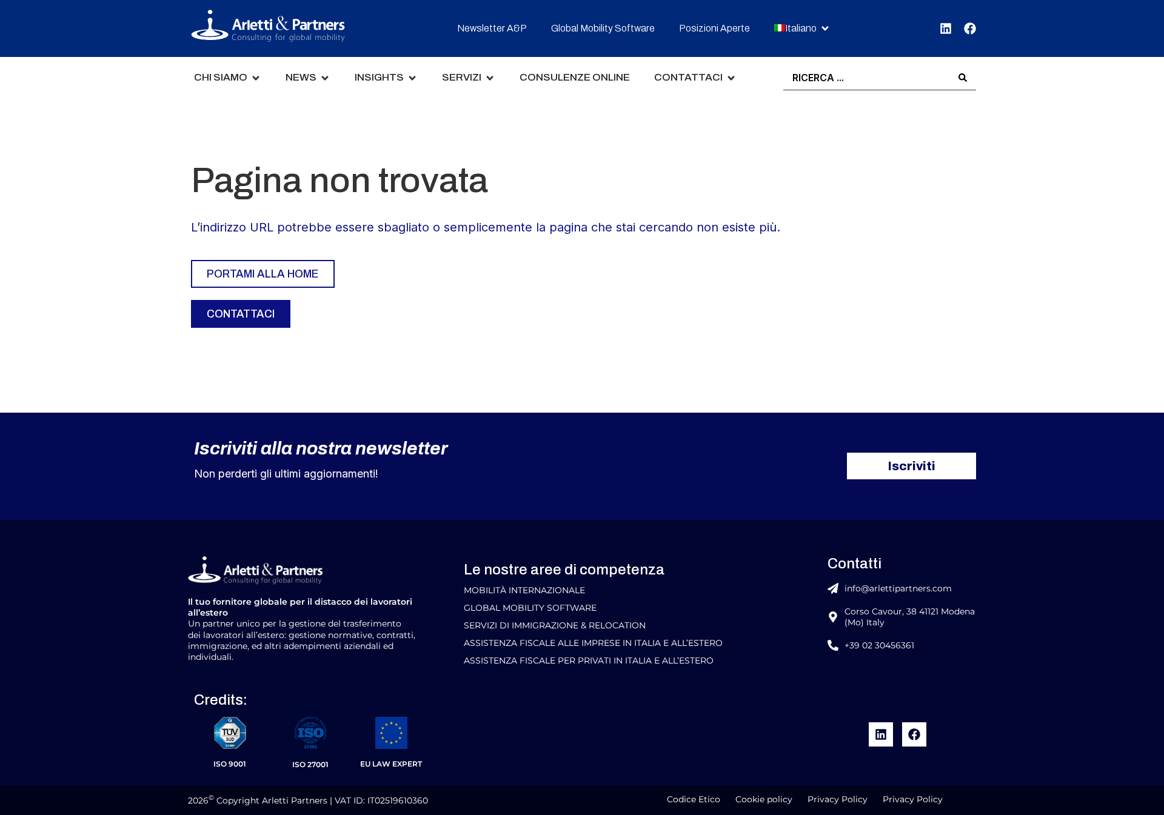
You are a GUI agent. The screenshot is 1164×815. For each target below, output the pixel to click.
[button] (802, 29)
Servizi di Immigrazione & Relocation (555, 625)
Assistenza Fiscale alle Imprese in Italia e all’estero (593, 643)
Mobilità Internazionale (524, 590)
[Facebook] (970, 28)
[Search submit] (962, 77)
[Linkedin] (946, 28)
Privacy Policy (838, 799)
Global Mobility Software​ (530, 608)
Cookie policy (763, 799)
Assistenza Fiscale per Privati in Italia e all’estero (589, 660)
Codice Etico (693, 799)
